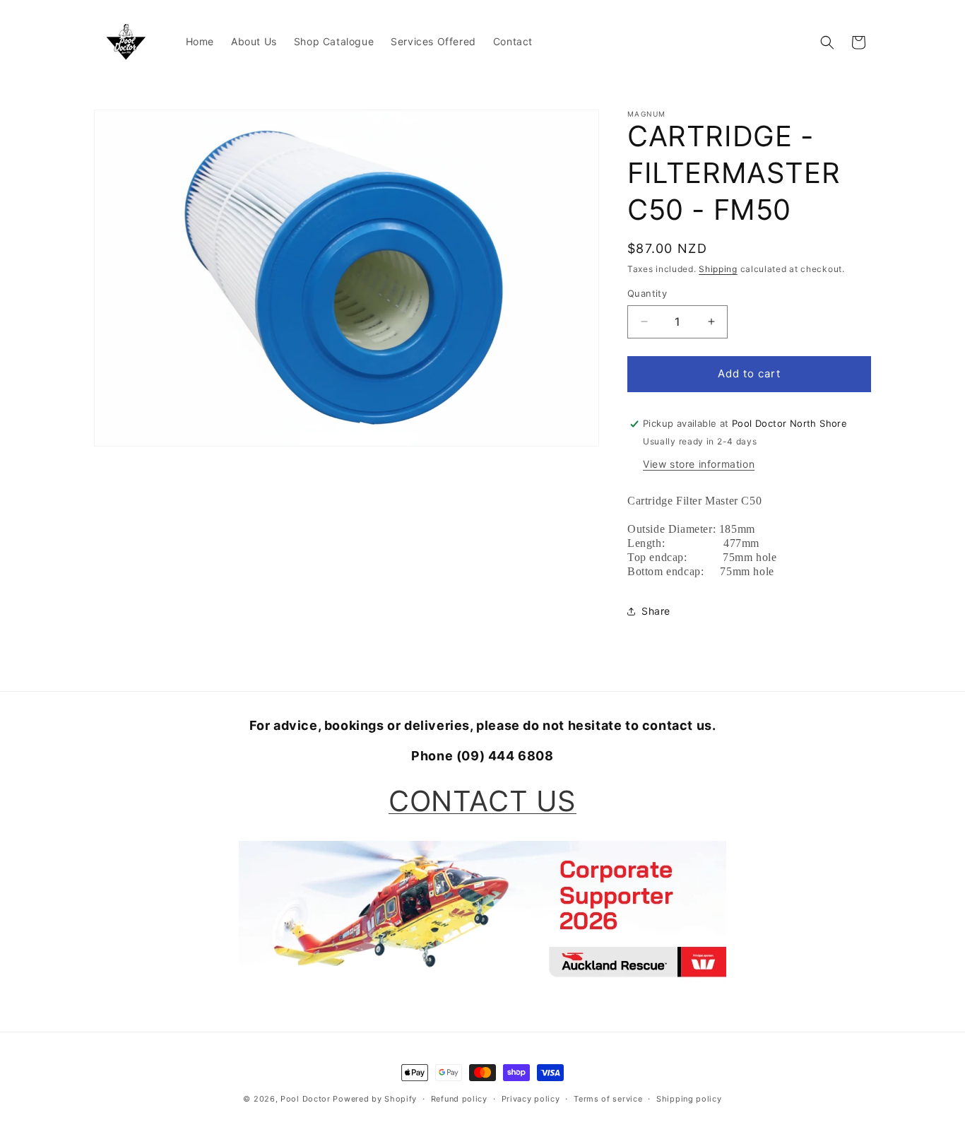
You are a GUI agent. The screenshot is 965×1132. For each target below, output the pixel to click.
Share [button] (655, 611)
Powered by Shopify (375, 1099)
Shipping (718, 269)
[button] (827, 42)
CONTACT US (482, 801)
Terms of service (608, 1099)
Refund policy (459, 1099)
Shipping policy (689, 1099)
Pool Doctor (305, 1099)
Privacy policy (531, 1099)
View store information (698, 464)
